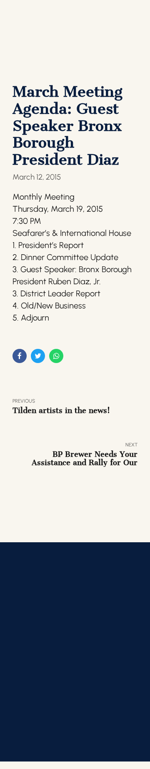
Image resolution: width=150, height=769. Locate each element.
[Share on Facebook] (19, 356)
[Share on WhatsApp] (56, 356)
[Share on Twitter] (38, 356)
